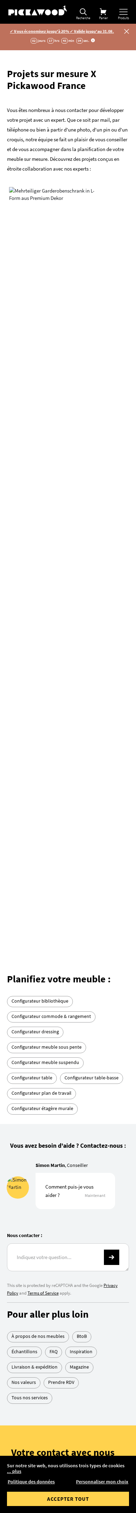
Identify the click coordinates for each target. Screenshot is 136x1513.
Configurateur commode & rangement (51, 812)
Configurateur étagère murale (42, 904)
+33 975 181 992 (78, 1272)
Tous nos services (30, 1193)
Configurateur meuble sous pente (47, 842)
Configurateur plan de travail (41, 888)
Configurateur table (32, 873)
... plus (14, 1471)
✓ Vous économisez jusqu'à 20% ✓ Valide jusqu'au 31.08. (62, 31)
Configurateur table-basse (92, 873)
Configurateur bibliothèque (40, 796)
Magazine (79, 1162)
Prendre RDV (61, 1178)
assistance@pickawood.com (88, 1297)
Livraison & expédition (35, 1162)
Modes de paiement (88, 1434)
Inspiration (81, 1147)
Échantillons (24, 1147)
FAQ (54, 1147)
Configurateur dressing (35, 827)
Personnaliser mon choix (102, 1481)
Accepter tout (68, 1499)
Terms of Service (43, 1089)
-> (111, 1053)
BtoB (82, 1132)
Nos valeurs (24, 1178)
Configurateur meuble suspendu (45, 858)
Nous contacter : (24, 1031)
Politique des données (31, 1481)
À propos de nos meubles (38, 1132)
